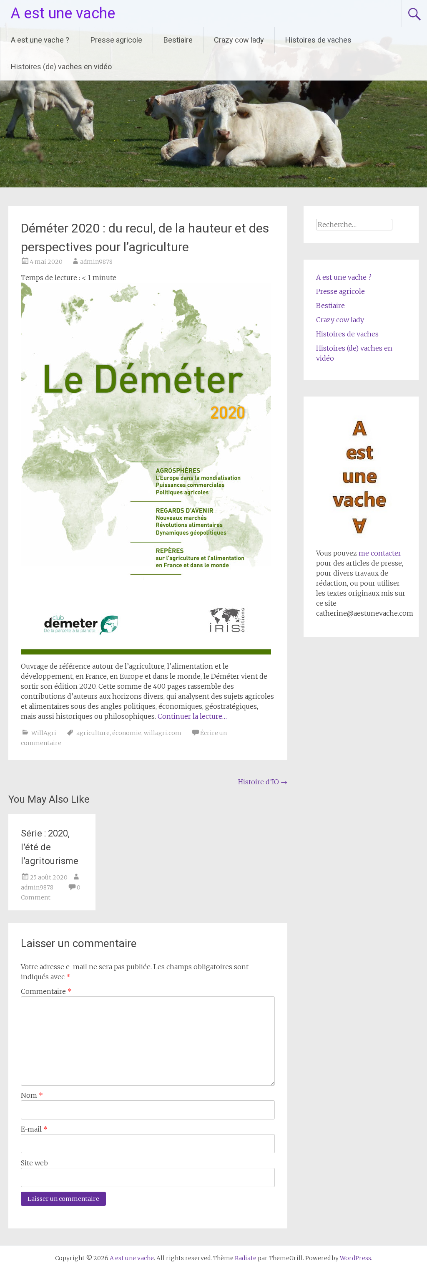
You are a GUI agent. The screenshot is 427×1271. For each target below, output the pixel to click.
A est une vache (62, 13)
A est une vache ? (40, 39)
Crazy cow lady (239, 39)
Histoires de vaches (318, 39)
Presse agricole (116, 39)
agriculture (93, 733)
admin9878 (96, 261)
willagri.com (162, 733)
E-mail (34, 1129)
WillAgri (43, 733)
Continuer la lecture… (192, 716)
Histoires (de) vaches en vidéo (61, 66)
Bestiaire (178, 39)
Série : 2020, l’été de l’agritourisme (49, 847)
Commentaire (46, 991)
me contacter (379, 553)
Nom (32, 1095)
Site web (34, 1163)
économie (126, 733)
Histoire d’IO (262, 782)
